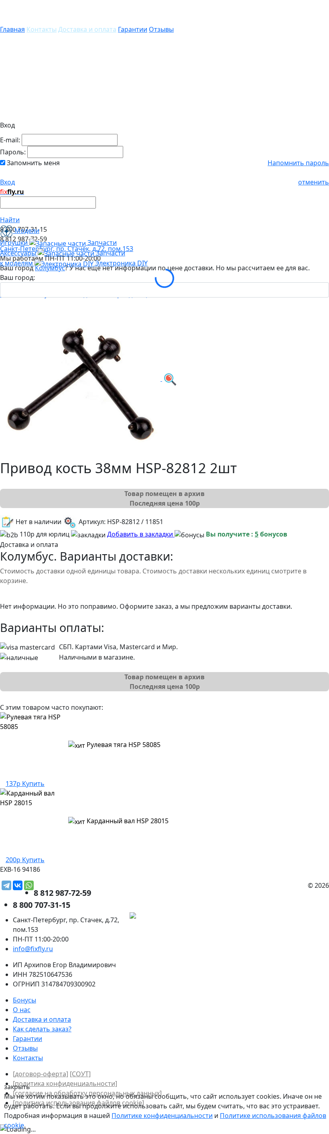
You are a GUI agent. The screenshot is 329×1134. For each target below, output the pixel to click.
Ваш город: (17, 277)
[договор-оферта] (40, 1073)
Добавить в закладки (141, 534)
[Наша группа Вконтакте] (269, 916)
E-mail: (10, 140)
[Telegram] (6, 885)
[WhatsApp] (29, 885)
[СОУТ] (80, 1073)
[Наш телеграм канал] (169, 916)
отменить (313, 182)
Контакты (41, 29)
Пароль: (13, 152)
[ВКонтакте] (17, 885)
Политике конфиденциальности (162, 1115)
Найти (10, 219)
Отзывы (161, 29)
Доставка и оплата (87, 29)
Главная (12, 29)
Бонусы (24, 1000)
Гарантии (132, 29)
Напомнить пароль (298, 162)
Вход (7, 182)
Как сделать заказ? (42, 1029)
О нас (21, 1009)
